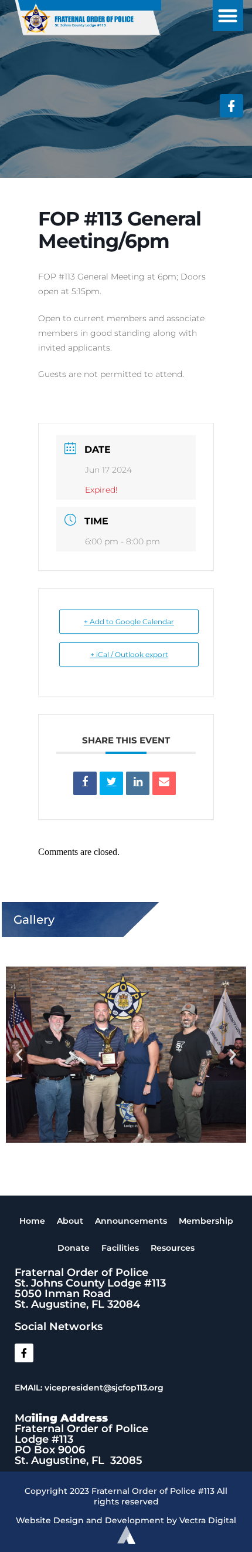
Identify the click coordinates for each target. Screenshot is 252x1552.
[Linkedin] (137, 783)
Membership (206, 1221)
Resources (173, 1248)
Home (32, 1221)
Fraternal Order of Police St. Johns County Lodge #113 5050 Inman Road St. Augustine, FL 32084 (90, 1288)
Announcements (131, 1221)
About (70, 1221)
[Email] (164, 783)
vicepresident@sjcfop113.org (104, 1387)
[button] (228, 15)
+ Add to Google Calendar (129, 621)
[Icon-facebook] (231, 105)
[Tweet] (111, 783)
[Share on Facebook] (85, 783)
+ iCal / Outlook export (129, 654)
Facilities (120, 1248)
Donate (73, 1248)
